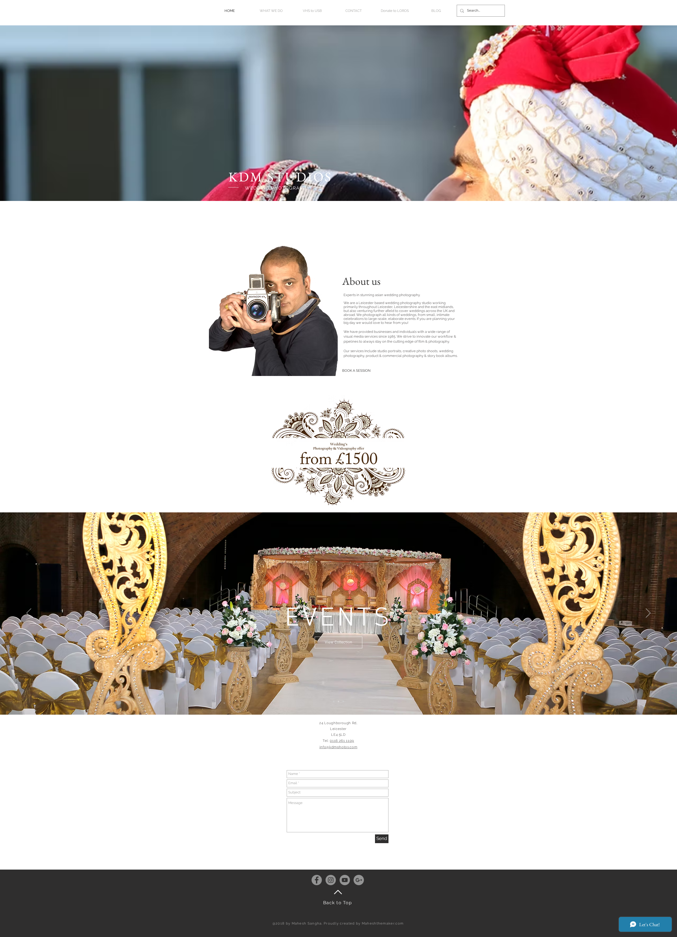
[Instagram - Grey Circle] (331, 880)
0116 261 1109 (342, 741)
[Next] (648, 613)
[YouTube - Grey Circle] (345, 880)
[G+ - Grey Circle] (359, 880)
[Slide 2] (338, 701)
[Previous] (28, 613)
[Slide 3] (343, 701)
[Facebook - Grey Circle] (317, 880)
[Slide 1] (334, 701)
